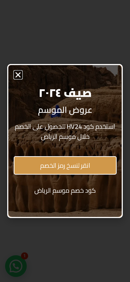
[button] (18, 74)
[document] (65, 141)
